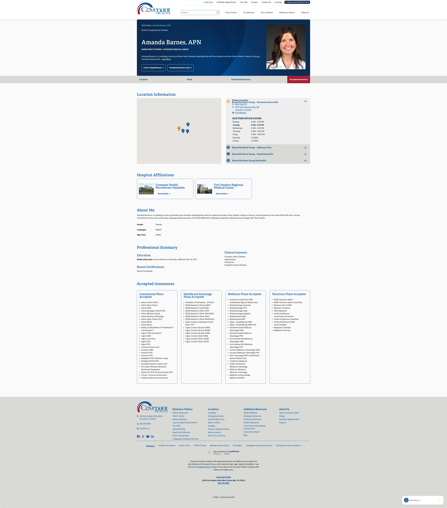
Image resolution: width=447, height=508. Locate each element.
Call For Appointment (153, 68)
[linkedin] (152, 437)
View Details (162, 194)
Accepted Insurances (299, 79)
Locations (143, 79)
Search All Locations (216, 436)
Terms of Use (184, 445)
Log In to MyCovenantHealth (185, 422)
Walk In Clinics (214, 422)
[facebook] (138, 437)
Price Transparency (181, 436)
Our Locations (267, 12)
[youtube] (147, 437)
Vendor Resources (251, 422)
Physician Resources (252, 419)
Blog (245, 435)
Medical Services (180, 419)
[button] (179, 129)
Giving (281, 416)
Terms (226, 454)
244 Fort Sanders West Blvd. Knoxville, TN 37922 (151, 417)
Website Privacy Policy (219, 445)
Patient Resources (180, 413)
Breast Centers (214, 432)
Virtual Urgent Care (216, 419)
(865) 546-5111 (241, 104)
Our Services (248, 12)
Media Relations (250, 413)
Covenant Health (223, 477)
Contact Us (144, 428)
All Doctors (146, 25)
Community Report (252, 432)
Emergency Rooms (216, 416)
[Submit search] (218, 12)
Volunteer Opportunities (289, 419)
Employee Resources (252, 416)
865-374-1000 (145, 424)
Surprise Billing (179, 429)
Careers (282, 422)
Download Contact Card (179, 68)
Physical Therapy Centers (219, 429)
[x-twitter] (143, 437)
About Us (305, 12)
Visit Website (240, 113)
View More (166, 59)
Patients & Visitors (287, 12)
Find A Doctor (178, 416)
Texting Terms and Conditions (288, 445)
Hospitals (212, 413)
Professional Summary (240, 79)
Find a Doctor (231, 12)
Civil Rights (237, 445)
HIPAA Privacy (200, 445)
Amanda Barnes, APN (162, 25)
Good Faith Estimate (181, 432)
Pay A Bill (176, 426)
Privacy (217, 454)
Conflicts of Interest (166, 445)
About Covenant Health (289, 413)
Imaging (211, 426)
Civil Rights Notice (203, 467)
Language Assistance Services (185, 439)
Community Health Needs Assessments (255, 427)
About (189, 79)
